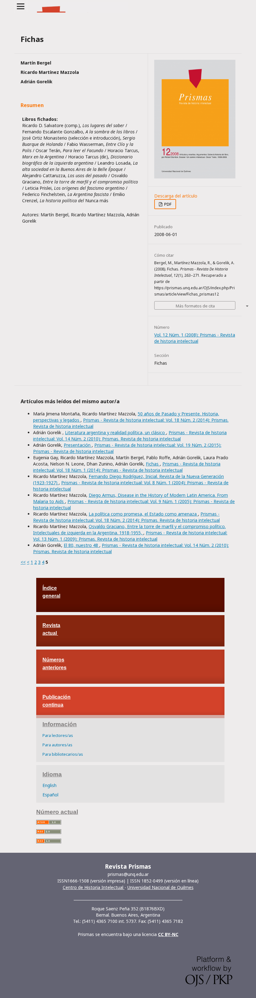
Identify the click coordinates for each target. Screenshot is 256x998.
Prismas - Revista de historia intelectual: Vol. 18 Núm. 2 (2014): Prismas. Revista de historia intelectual (126, 517)
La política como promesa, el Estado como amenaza (143, 514)
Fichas (153, 464)
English (49, 785)
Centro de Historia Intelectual (94, 887)
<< (23, 562)
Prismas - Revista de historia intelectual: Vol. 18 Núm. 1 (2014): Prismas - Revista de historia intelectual (126, 467)
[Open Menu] (20, 6)
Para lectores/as (57, 735)
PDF (167, 204)
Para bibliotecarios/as (62, 754)
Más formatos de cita (195, 306)
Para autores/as (57, 745)
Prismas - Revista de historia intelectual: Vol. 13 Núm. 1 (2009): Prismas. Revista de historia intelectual (130, 536)
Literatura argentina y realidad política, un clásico (115, 432)
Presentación (78, 445)
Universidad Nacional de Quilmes (160, 887)
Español (50, 795)
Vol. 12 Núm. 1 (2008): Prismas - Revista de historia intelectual (194, 338)
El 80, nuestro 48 (81, 545)
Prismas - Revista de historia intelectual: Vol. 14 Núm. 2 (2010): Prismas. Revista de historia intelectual (130, 436)
